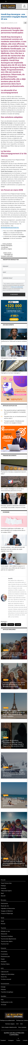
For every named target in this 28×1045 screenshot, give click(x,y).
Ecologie (3, 987)
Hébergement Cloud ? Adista (9, 358)
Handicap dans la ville (7, 1002)
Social (2, 918)
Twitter (4, 624)
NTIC (2, 968)
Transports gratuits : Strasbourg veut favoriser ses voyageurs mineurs (14, 422)
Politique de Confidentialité (17, 287)
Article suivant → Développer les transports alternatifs (7, 254)
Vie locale (3, 1004)
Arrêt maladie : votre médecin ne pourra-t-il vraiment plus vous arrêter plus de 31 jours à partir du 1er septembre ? (13, 568)
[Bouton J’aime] (25, 23)
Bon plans (3, 900)
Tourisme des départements (8, 939)
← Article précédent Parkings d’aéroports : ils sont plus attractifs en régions (6, 246)
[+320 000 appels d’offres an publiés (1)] (14, 310)
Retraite (3, 923)
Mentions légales (10, 1024)
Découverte (4, 934)
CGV (17, 1024)
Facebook (10, 624)
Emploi (3, 959)
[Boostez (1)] (14, 439)
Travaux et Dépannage (7, 913)
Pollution (3, 989)
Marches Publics (5, 964)
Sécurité (3, 896)
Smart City (4, 977)
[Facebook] (1, 1)
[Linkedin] (8, 1)
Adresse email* (8, 278)
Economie (3, 888)
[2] (14, 389)
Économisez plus (5, 956)
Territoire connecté (6, 979)
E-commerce (4, 954)
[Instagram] (3, 1)
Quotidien (3, 996)
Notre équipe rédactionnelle (9, 1027)
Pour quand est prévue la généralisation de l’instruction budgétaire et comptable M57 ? (15, 412)
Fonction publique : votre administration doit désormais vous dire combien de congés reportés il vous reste (13, 549)
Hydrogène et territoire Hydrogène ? (11, 373)
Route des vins (5, 906)
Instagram (11, 1040)
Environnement (5, 983)
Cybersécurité (4, 972)
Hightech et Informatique (7, 974)
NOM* (4, 272)
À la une (3, 880)
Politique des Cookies (22, 1020)
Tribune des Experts (6, 891)
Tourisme (3, 928)
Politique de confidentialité (7, 1020)
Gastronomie (4, 903)
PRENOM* (5, 266)
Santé (2, 921)
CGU (21, 1024)
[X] (5, 1)
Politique (3, 886)
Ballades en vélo (5, 931)
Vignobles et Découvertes (8, 908)
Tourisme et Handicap (7, 936)
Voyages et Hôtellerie (7, 911)
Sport (2, 893)
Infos (2, 999)
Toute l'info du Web (6, 883)
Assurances (4, 951)
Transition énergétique (7, 992)
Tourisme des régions (7, 941)
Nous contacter (22, 1027)
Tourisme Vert (5, 944)
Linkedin (25, 1040)
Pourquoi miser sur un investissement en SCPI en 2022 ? (15, 417)
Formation (3, 961)
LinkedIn (18, 624)
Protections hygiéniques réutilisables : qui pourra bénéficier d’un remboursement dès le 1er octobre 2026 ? (13, 530)
